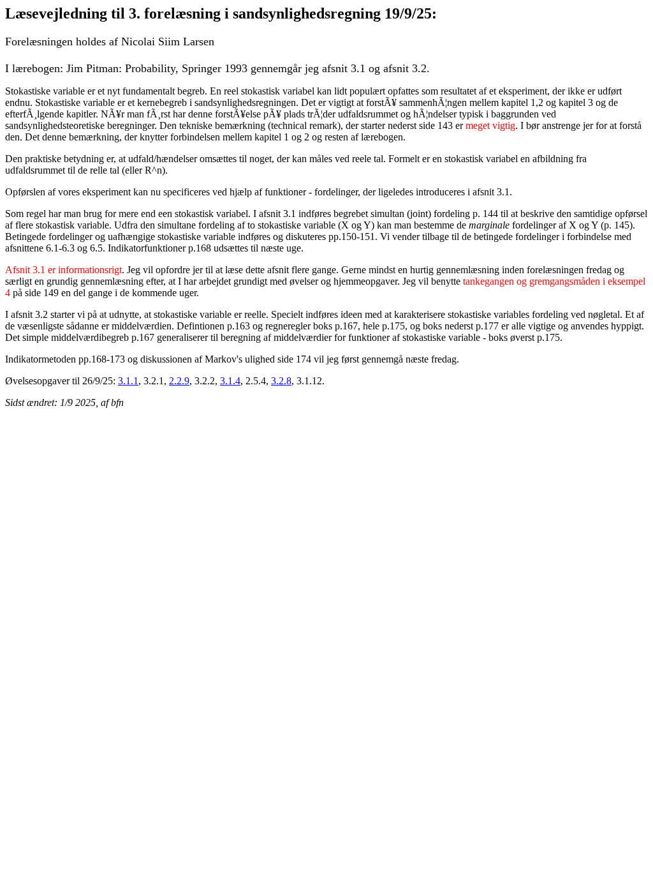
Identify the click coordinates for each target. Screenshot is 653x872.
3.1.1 (128, 380)
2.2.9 (179, 380)
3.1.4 (230, 380)
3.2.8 (281, 380)
